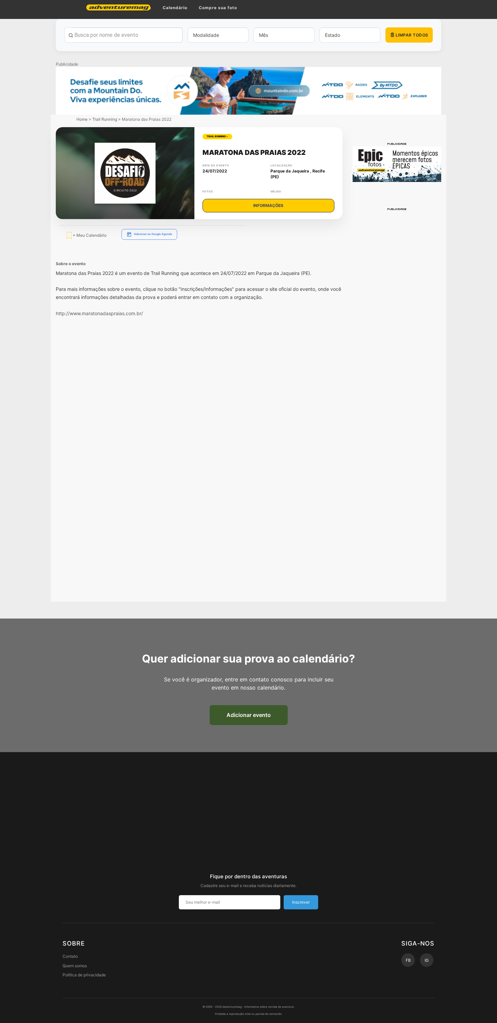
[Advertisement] (397, 312)
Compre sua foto (218, 7)
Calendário (175, 7)
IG (427, 960)
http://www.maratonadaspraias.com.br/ (99, 313)
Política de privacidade (84, 974)
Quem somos (75, 965)
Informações (268, 205)
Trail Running (104, 119)
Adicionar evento (249, 715)
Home (82, 119)
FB (408, 960)
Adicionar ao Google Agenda (153, 234)
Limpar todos (411, 35)
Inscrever (301, 902)
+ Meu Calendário (89, 234)
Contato (70, 956)
